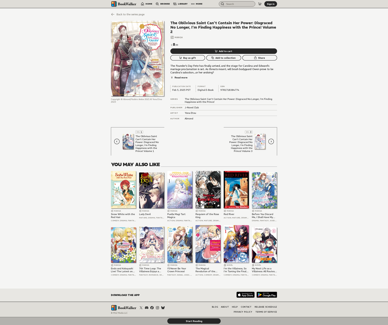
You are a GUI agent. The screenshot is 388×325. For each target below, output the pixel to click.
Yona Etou (190, 113)
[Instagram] (157, 308)
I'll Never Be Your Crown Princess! (176, 270)
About (225, 307)
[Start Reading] (137, 58)
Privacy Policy (243, 312)
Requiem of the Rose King (207, 216)
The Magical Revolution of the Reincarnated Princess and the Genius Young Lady (208, 270)
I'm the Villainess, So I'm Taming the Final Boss (235, 270)
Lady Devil (145, 214)
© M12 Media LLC (119, 313)
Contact (246, 307)
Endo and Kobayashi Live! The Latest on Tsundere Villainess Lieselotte (122, 270)
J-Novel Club (192, 107)
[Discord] (146, 308)
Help (235, 307)
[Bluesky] (163, 308)
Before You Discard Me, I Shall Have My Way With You (262, 216)
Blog (215, 307)
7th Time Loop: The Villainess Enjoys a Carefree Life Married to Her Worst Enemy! (151, 270)
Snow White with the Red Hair (123, 216)
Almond (189, 118)
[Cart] (259, 4)
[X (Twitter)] (141, 308)
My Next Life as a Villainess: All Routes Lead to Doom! (263, 270)
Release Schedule (266, 307)
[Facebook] (152, 308)
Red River (229, 214)
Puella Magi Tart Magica (176, 216)
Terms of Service (266, 312)
